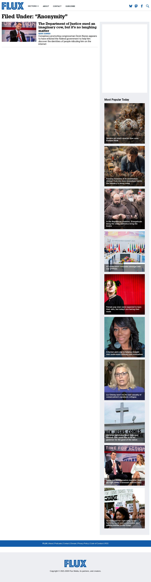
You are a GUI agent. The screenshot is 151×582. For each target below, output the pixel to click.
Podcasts (58, 543)
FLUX (45, 543)
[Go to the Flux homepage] (13, 9)
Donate (73, 543)
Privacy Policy (83, 543)
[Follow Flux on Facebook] (141, 7)
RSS (106, 543)
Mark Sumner (44, 33)
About (46, 6)
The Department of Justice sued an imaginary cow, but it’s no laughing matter (67, 27)
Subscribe (70, 6)
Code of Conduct (96, 543)
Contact (57, 6)
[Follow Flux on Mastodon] (130, 7)
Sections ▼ (33, 6)
